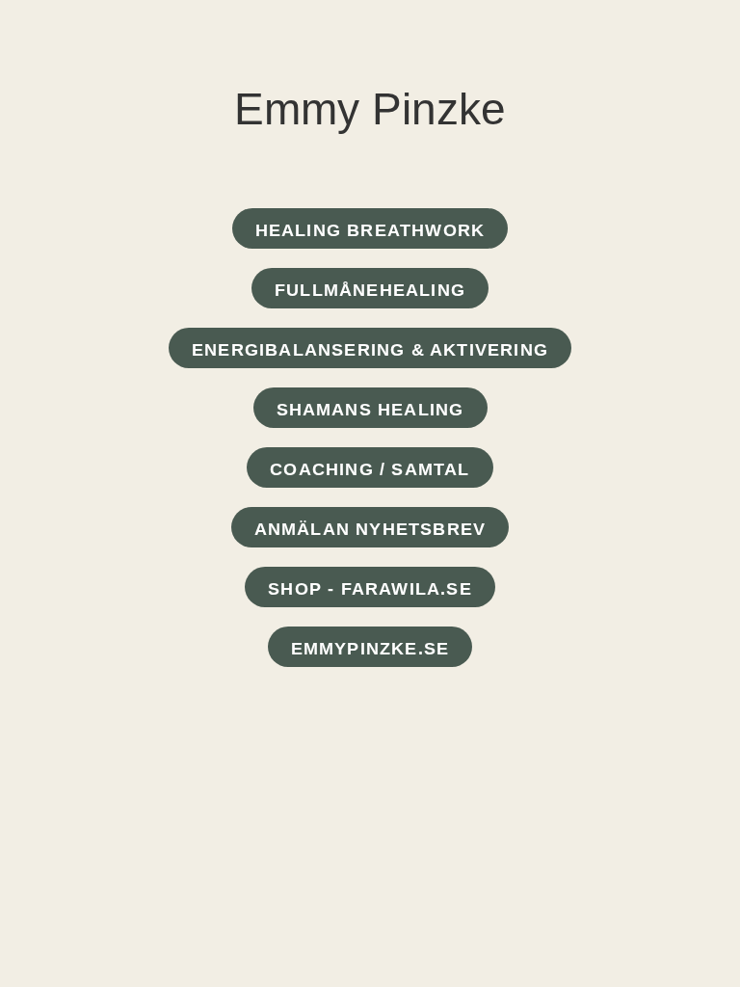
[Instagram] (392, 704)
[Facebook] (348, 704)
